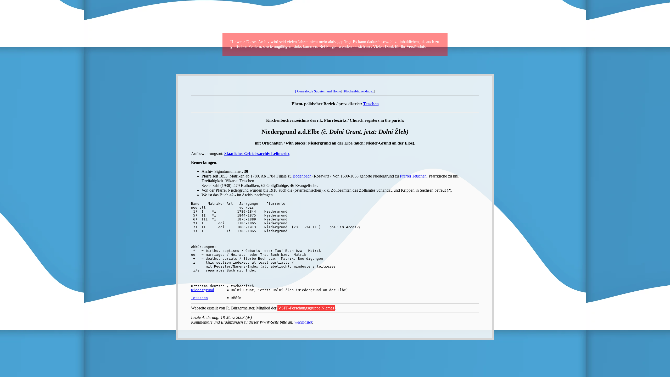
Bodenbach (302, 176)
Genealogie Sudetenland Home (319, 91)
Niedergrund (202, 290)
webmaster (303, 322)
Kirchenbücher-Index (359, 91)
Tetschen (371, 104)
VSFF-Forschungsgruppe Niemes (306, 308)
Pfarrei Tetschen (413, 176)
